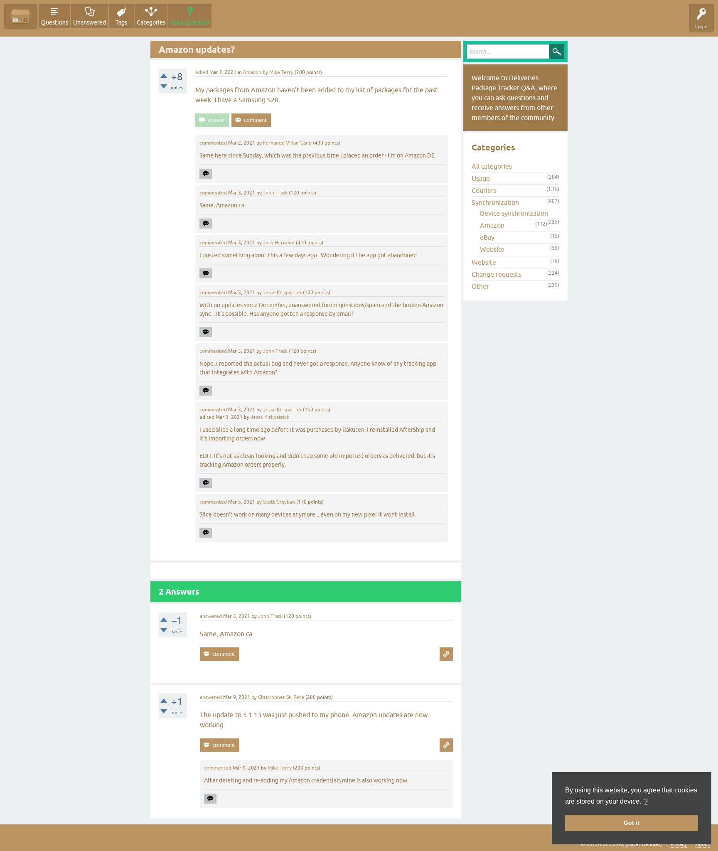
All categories (492, 166)
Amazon (252, 72)
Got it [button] (631, 822)
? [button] (646, 801)
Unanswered (89, 22)
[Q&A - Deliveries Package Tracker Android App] (20, 16)
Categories (151, 22)
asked (201, 72)
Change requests (496, 274)
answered (211, 616)
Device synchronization (514, 213)
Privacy (679, 844)
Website (492, 249)
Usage (481, 178)
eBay (487, 237)
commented (213, 143)
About (703, 844)
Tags (121, 22)
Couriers (484, 190)
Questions (54, 22)
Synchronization (495, 202)
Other (480, 286)
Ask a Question (189, 22)
